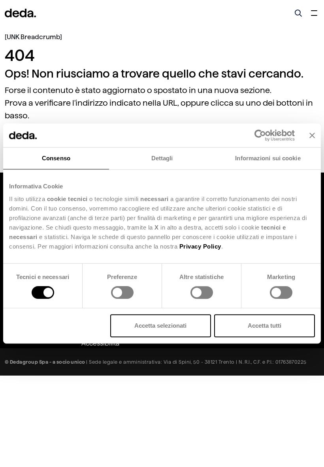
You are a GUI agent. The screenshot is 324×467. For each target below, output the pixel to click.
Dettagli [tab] (162, 158)
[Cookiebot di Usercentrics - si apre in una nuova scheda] (260, 135)
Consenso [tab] (56, 158)
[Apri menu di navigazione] (314, 13)
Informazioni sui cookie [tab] (267, 158)
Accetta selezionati (160, 325)
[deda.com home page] (20, 13)
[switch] (122, 292)
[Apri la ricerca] (298, 13)
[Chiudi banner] (312, 135)
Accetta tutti (264, 325)
